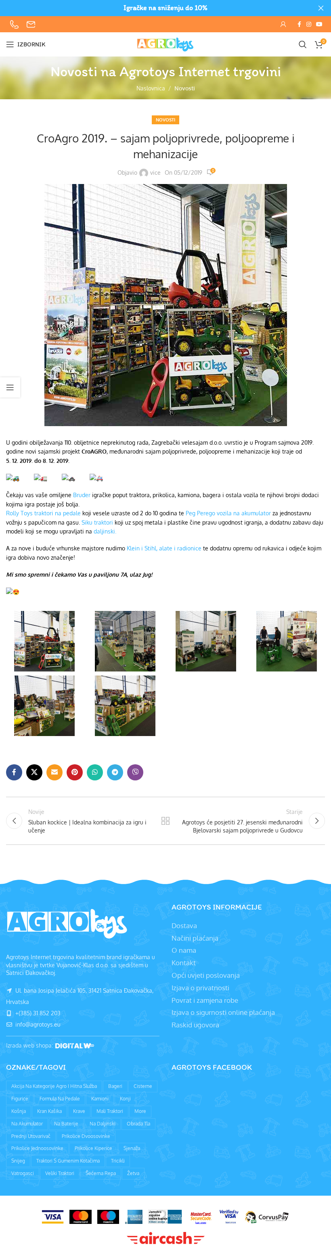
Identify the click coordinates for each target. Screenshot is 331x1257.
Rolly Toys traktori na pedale (43, 513)
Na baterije (66, 1124)
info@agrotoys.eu (37, 1024)
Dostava (184, 925)
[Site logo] (165, 43)
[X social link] (34, 772)
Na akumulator (27, 1124)
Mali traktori (109, 1111)
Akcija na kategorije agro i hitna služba (54, 1086)
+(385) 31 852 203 (37, 1013)
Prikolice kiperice (93, 1148)
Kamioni (100, 1099)
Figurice (19, 1099)
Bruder (81, 495)
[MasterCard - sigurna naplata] (80, 1217)
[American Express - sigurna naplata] (133, 1217)
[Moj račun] (283, 24)
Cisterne (143, 1086)
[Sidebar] (10, 387)
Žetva (133, 1173)
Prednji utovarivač (30, 1136)
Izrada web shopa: (30, 1045)
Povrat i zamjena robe (205, 1000)
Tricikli (118, 1161)
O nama (184, 950)
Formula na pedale (60, 1099)
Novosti (184, 88)
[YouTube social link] (319, 24)
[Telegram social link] (115, 772)
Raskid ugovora (195, 1025)
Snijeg (18, 1161)
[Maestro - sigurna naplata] (108, 1217)
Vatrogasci (22, 1173)
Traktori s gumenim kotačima (68, 1161)
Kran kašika (49, 1111)
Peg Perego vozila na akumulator (228, 513)
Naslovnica (150, 88)
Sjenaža (132, 1148)
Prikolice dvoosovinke (86, 1136)
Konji (125, 1099)
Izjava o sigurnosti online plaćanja (223, 1012)
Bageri (115, 1086)
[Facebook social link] (299, 24)
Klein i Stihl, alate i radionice (164, 548)
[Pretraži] (303, 44)
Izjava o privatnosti (200, 987)
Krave (79, 1111)
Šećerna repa (101, 1173)
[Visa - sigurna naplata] (53, 1217)
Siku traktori (97, 522)
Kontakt (184, 962)
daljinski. (105, 531)
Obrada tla (138, 1124)
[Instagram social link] (309, 24)
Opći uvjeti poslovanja (206, 975)
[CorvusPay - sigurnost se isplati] (266, 1217)
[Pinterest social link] (75, 772)
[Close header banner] (321, 8)
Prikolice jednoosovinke (37, 1148)
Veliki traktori (59, 1173)
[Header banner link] (153, 8)
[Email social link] (54, 772)
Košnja (18, 1111)
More (140, 1111)
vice (155, 172)
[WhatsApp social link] (95, 772)
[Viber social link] (135, 772)
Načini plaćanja (195, 938)
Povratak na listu (165, 821)
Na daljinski (102, 1124)
